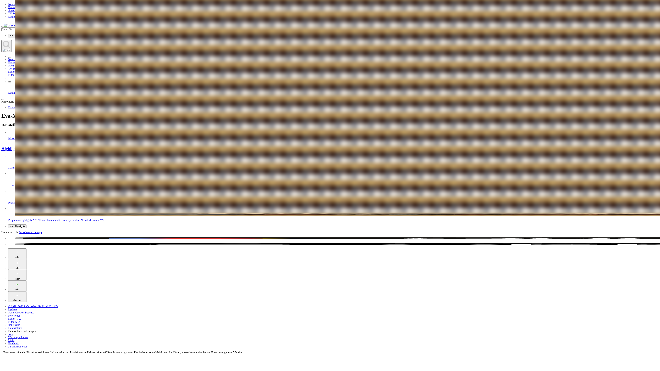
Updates (12, 309)
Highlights (10, 148)
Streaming (13, 10)
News (11, 4)
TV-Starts (13, 13)
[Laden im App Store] (333, 244)
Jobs (10, 334)
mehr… (13, 35)
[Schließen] (2, 99)
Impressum (14, 324)
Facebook (13, 343)
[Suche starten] (6, 46)
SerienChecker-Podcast (21, 312)
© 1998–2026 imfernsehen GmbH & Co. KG (33, 306)
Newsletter (14, 315)
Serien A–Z (14, 71)
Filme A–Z (14, 74)
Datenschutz (15, 328)
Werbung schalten (18, 337)
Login (11, 16)
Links (11, 340)
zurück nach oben (18, 346)
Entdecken (14, 7)
